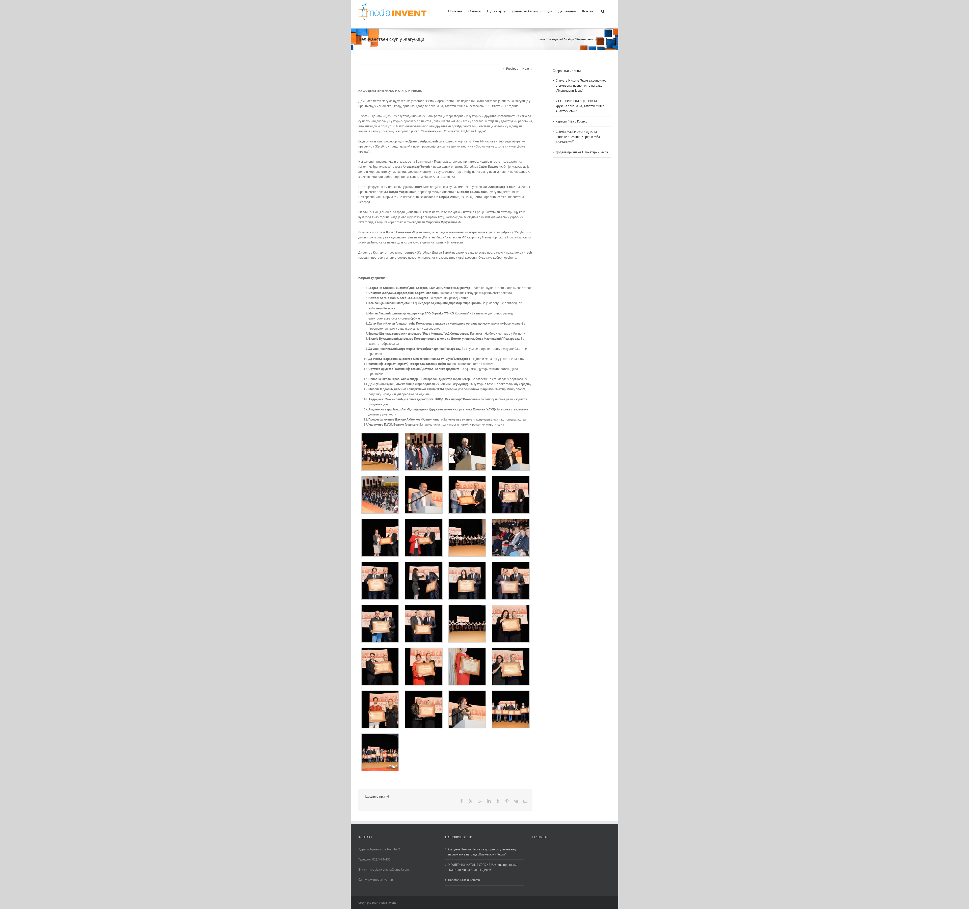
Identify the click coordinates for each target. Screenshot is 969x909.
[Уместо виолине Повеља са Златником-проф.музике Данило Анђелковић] (380, 693)
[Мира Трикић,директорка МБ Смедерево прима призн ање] (424, 521)
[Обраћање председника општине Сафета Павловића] (424, 478)
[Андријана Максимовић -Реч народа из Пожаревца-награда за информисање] (511, 607)
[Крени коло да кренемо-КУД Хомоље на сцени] (467, 607)
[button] (602, 11)
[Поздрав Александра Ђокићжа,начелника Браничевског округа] (511, 435)
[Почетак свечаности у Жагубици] (424, 435)
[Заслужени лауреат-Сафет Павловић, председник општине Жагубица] (467, 478)
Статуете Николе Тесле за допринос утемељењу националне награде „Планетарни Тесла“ (581, 85)
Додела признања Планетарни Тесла (582, 152)
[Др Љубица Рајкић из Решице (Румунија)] (467, 650)
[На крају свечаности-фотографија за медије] (511, 693)
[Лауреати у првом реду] (511, 521)
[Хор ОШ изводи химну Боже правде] (380, 435)
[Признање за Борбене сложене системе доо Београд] (380, 521)
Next (525, 68)
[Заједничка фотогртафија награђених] (380, 736)
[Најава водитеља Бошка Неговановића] (467, 435)
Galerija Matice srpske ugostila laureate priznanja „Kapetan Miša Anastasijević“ (578, 137)
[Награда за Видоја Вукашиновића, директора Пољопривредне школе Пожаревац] (380, 564)
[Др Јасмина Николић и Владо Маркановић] (467, 564)
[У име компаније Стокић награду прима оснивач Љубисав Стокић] (511, 564)
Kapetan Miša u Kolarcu (571, 121)
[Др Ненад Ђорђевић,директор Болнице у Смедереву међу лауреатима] (424, 607)
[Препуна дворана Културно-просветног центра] (380, 478)
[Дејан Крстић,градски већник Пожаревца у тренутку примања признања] (511, 478)
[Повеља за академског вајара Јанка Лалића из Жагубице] (424, 693)
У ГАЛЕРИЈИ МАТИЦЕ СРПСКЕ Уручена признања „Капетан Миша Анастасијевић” (580, 106)
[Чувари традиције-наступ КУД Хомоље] (467, 521)
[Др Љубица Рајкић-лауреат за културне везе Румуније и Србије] (424, 650)
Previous (512, 68)
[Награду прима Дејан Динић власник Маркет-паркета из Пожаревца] (380, 607)
